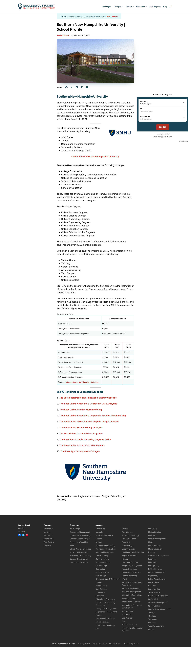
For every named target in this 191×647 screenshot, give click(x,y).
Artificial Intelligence (104, 535)
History (125, 559)
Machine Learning (129, 624)
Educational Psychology (106, 599)
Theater (151, 612)
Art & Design (75, 529)
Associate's (48, 539)
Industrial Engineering (131, 588)
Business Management (105, 552)
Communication (102, 559)
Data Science (101, 589)
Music (150, 542)
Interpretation (127, 611)
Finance (125, 529)
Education (100, 596)
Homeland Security (130, 562)
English (98, 615)
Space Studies (154, 606)
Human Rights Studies (131, 572)
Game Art (126, 542)
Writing (151, 629)
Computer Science (103, 562)
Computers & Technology (80, 535)
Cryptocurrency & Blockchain (108, 579)
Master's (47, 532)
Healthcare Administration (133, 552)
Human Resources (129, 569)
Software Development (158, 602)
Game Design (127, 545)
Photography (153, 565)
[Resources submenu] (146, 6)
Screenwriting (154, 589)
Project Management (157, 572)
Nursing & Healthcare (78, 552)
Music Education (155, 549)
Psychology (153, 576)
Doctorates (48, 529)
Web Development (156, 626)
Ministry (151, 535)
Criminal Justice (102, 572)
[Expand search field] (170, 6)
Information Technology (132, 595)
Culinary (99, 582)
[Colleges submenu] (122, 6)
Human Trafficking (129, 576)
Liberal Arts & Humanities (80, 549)
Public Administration (157, 579)
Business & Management (80, 532)
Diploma (47, 545)
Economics (100, 592)
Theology (152, 616)
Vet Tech (152, 622)
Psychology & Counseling (80, 555)
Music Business (154, 545)
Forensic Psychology (130, 535)
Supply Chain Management (159, 609)
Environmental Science (105, 618)
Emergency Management (106, 608)
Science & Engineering (79, 559)
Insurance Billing (128, 598)
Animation (100, 532)
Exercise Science (103, 622)
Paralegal (152, 559)
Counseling (100, 569)
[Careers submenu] (133, 6)
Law (123, 621)
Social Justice (154, 592)
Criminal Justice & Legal (80, 539)
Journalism (126, 614)
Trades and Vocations (79, 562)
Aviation (99, 539)
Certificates (49, 542)
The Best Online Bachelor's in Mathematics (82, 445)
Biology (99, 542)
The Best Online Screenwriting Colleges (80, 427)
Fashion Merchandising (105, 625)
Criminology (101, 576)
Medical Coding (154, 532)
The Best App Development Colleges (80, 451)
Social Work (153, 599)
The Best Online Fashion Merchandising (81, 409)
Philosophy (152, 562)
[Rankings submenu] (110, 6)
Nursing (151, 552)
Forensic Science (129, 539)
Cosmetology (101, 565)
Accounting (100, 529)
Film (97, 628)
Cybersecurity (101, 586)
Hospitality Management (132, 565)
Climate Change (102, 555)
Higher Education (129, 555)
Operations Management (158, 555)
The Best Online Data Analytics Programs (81, 433)
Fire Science (127, 532)
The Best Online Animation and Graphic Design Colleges (89, 421)
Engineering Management (106, 612)
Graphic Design (128, 549)
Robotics (152, 586)
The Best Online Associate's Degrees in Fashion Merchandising (93, 415)
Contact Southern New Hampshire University (95, 156)
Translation (152, 619)
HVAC (72, 545)
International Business (131, 602)
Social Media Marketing (158, 596)
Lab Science (127, 618)
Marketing (152, 529)
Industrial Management (131, 592)
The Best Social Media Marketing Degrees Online (85, 439)
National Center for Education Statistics (81, 382)
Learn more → (112, 16)
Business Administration (105, 549)
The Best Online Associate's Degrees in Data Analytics (88, 403)
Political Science (155, 569)
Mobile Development (157, 539)
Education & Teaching (79, 542)
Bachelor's (48, 535)
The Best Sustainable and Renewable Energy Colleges (88, 397)
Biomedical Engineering (105, 545)
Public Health (153, 582)
